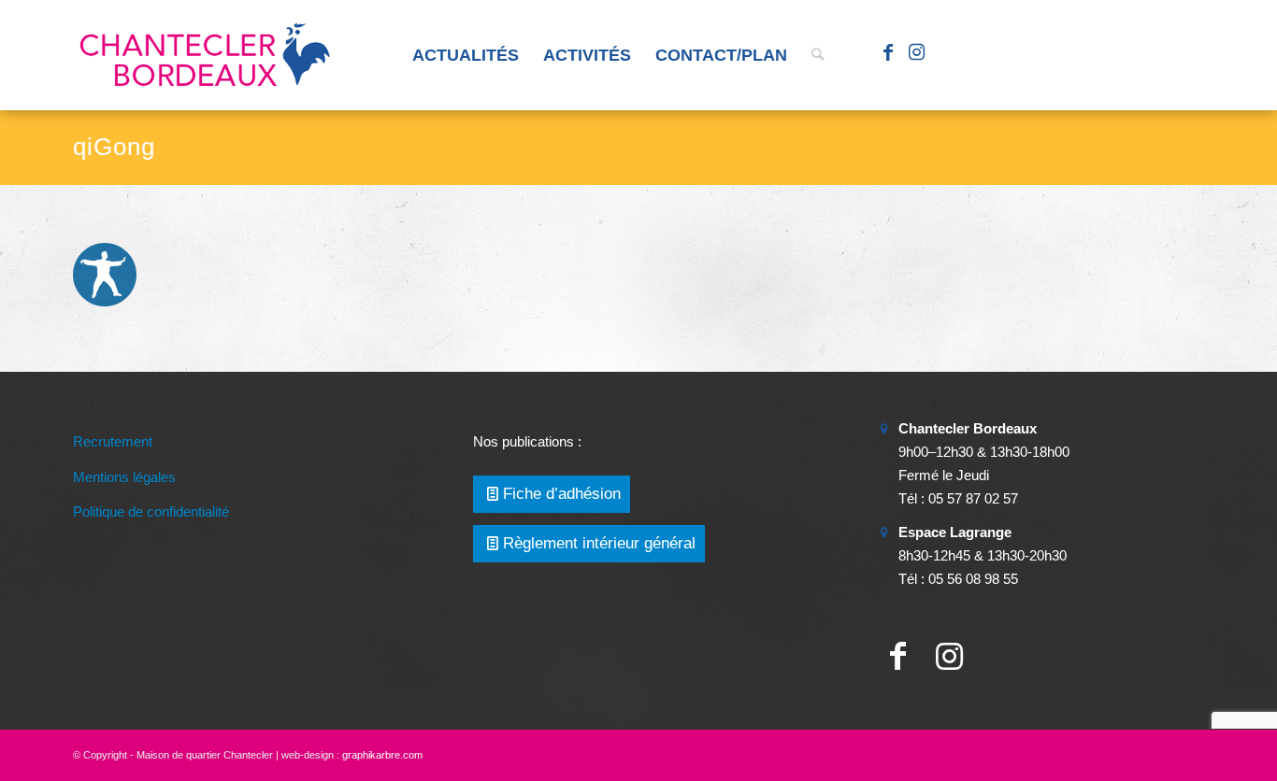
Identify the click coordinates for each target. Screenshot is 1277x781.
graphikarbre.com (382, 754)
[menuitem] (465, 55)
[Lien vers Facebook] (888, 54)
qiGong (114, 147)
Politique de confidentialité (151, 511)
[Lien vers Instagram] (916, 54)
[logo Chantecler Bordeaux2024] (206, 55)
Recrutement (112, 441)
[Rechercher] (817, 55)
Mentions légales (124, 477)
